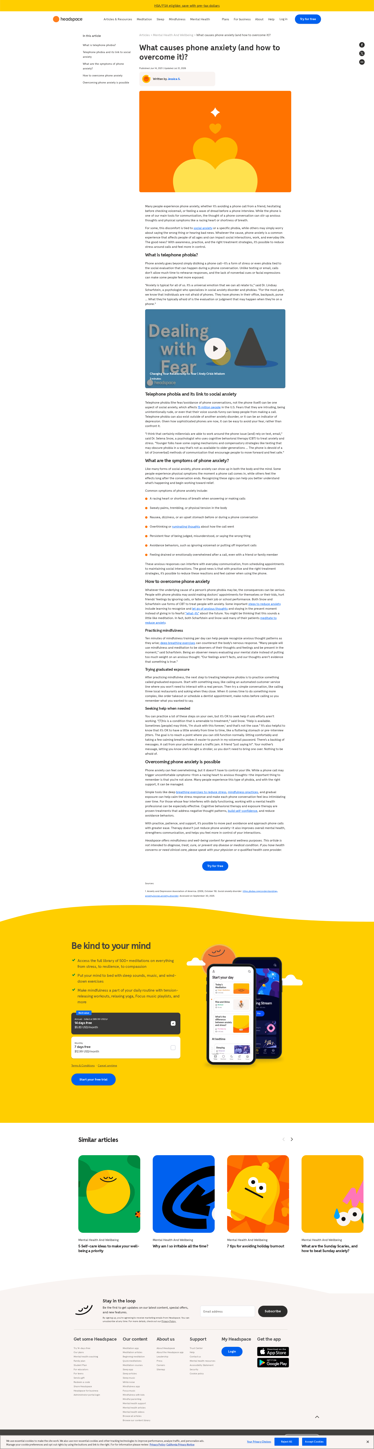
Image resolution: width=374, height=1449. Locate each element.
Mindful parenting (132, 1399)
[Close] (367, 1441)
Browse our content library (136, 1420)
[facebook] (362, 45)
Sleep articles (130, 1373)
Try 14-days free (82, 1348)
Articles (144, 35)
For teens (78, 1373)
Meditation (144, 19)
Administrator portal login (87, 1394)
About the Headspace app (170, 1352)
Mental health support (134, 1403)
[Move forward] (292, 1139)
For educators (81, 1369)
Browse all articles (132, 1416)
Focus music (129, 1390)
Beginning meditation (134, 1356)
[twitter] (362, 53)
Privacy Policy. (168, 1321)
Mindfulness (177, 19)
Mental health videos (133, 1412)
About (259, 19)
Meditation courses (133, 1365)
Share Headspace (83, 1386)
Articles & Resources (118, 19)
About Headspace (166, 1348)
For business (242, 19)
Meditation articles (132, 1352)
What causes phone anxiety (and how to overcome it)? (233, 35)
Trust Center (196, 1348)
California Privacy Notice (180, 1444)
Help (271, 19)
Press (159, 1361)
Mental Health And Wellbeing (173, 35)
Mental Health (200, 19)
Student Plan (80, 1365)
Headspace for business (86, 1390)
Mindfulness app (131, 1386)
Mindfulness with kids (133, 1394)
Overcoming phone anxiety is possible (106, 82)
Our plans (79, 1352)
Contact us (195, 1356)
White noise (129, 1382)
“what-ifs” (192, 613)
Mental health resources (202, 1361)
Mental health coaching (86, 1356)
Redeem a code (82, 1382)
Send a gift (79, 1377)
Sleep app (128, 1369)
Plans (225, 19)
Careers (161, 1365)
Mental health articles (134, 1407)
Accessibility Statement (201, 1365)
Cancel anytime (107, 1065)
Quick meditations (132, 1361)
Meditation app (130, 1348)
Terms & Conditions (83, 1065)
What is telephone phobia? (99, 45)
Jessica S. (174, 79)
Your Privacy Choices (259, 1441)
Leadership (162, 1356)
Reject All (286, 1441)
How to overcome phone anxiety (102, 75)
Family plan (79, 1361)
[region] (187, 1442)
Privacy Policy (157, 1444)
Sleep (160, 19)
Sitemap (161, 1369)
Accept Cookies (314, 1441)
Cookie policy (197, 1373)
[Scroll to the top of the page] (317, 1417)
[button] (362, 62)
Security (194, 1369)
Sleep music (129, 1377)
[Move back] (284, 1139)
